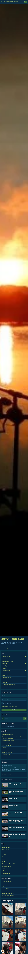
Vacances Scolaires (6, 754)
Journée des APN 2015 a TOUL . (16, 813)
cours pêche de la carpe (7, 661)
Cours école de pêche (7, 743)
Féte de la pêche (6, 891)
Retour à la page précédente (7, 648)
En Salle (4, 854)
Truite (3, 861)
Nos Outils (4, 663)
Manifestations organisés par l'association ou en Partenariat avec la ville (13, 737)
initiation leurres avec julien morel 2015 (17, 835)
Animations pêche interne (8, 893)
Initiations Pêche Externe (8, 740)
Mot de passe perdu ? (13, 706)
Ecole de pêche (5, 666)
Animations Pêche (6, 847)
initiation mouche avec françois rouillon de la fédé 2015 (16, 821)
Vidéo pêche (5, 870)
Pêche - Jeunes (5, 888)
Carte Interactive (6, 670)
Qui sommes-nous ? (7, 675)
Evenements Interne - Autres (9, 757)
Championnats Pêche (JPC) (8, 863)
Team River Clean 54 (7, 673)
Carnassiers (5, 852)
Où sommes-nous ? (6, 677)
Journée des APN (6, 873)
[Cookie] (3, 951)
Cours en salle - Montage (8, 895)
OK (25, 718)
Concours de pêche (6, 745)
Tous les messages (6, 774)
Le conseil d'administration (8, 684)
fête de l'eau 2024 (13, 798)
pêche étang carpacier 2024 (15, 784)
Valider (14, 709)
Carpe (3, 859)
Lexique (4, 668)
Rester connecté (7, 703)
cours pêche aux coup (7, 656)
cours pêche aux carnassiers (8, 659)
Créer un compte (5, 706)
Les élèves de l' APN (7, 687)
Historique (4, 682)
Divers (3, 868)
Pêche (3, 856)
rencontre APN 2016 (13, 806)
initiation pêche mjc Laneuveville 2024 (16, 792)
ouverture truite (5, 884)
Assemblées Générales (7, 734)
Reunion (4, 747)
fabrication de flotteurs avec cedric (17, 827)
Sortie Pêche (5, 750)
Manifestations (5, 849)
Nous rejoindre (5, 680)
